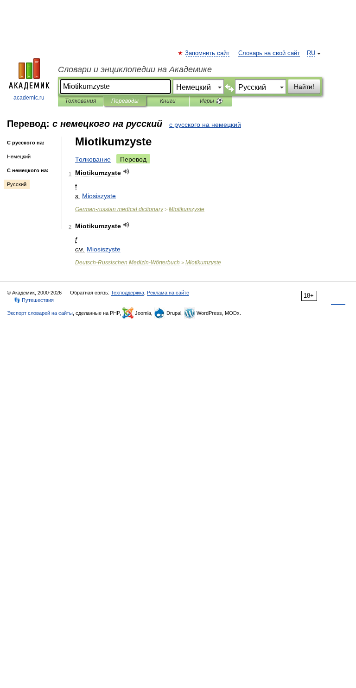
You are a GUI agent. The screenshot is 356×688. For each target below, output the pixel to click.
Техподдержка (127, 292)
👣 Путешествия (34, 300)
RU (311, 53)
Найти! (304, 86)
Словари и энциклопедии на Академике (135, 69)
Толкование (93, 159)
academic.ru (28, 97)
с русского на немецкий (205, 124)
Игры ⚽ (211, 101)
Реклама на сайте (168, 292)
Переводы (125, 101)
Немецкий (19, 156)
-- (127, 262)
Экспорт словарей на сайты (40, 313)
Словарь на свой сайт (269, 53)
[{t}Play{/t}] (126, 171)
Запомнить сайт (207, 53)
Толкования (80, 101)
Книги (168, 101)
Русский (16, 184)
